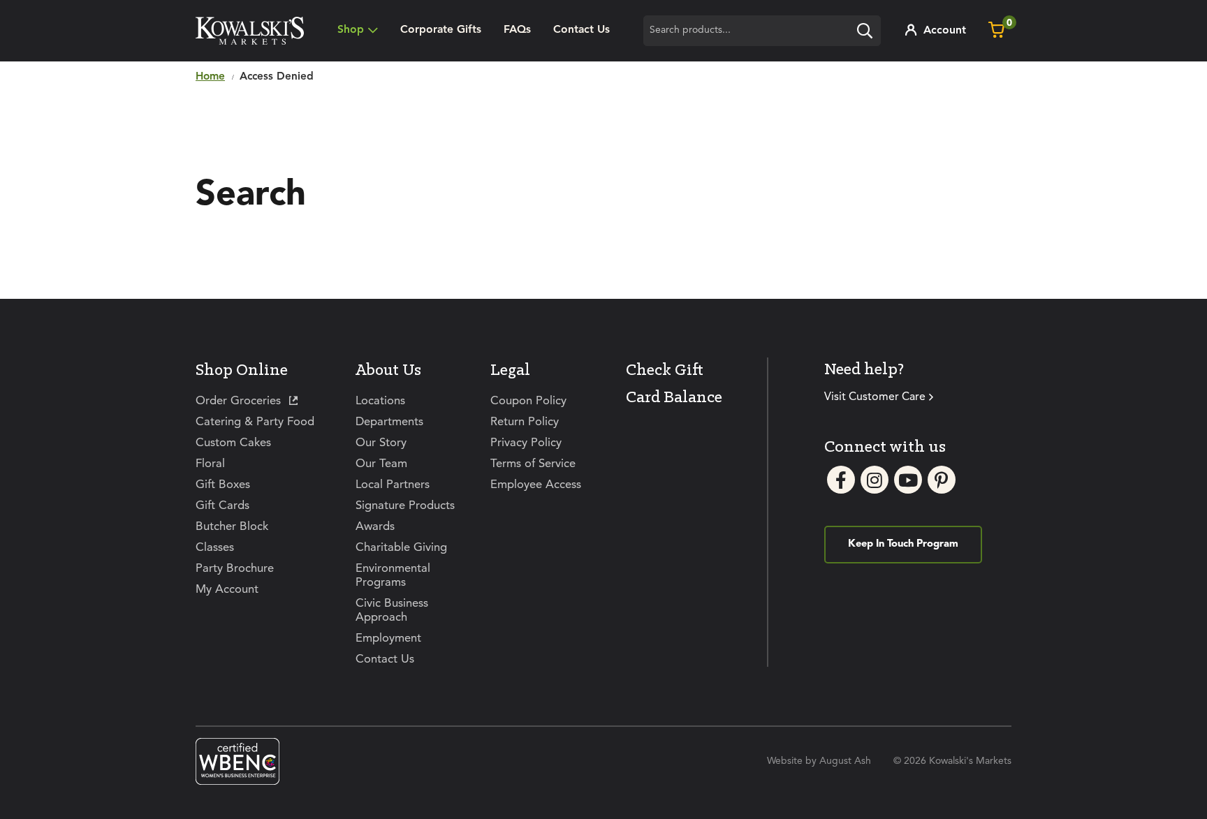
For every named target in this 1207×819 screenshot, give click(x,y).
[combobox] (762, 30)
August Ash (845, 761)
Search (868, 33)
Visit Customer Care (875, 397)
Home (210, 76)
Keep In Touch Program (903, 544)
